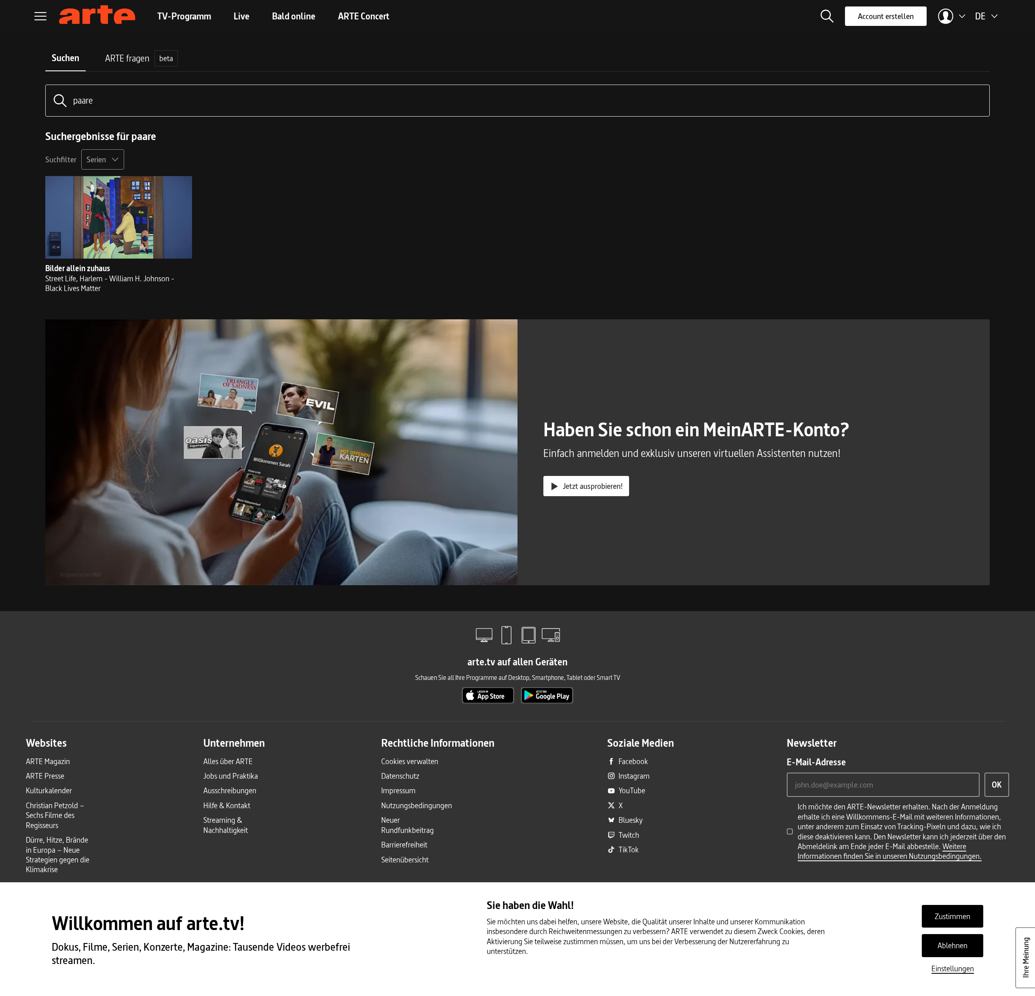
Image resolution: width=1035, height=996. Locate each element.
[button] (827, 16)
